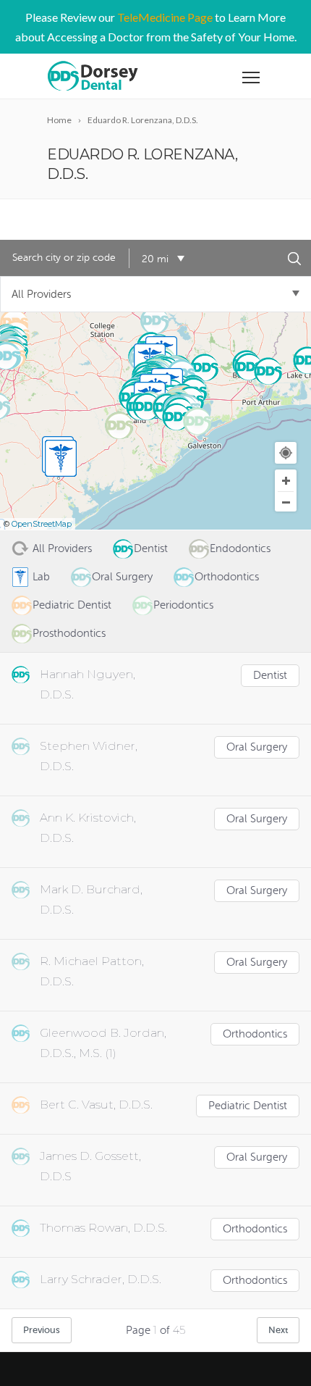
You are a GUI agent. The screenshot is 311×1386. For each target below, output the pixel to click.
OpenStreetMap (42, 524)
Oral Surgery (256, 747)
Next (278, 1329)
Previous (41, 1329)
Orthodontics (255, 1034)
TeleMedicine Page (165, 17)
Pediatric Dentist (247, 1106)
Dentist (270, 675)
